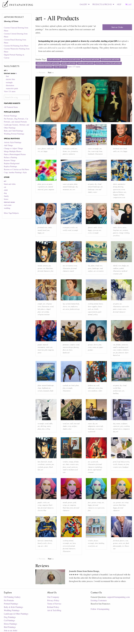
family (6, 196)
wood (69, 230)
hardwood (66, 352)
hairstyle (44, 461)
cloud (99, 184)
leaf (118, 461)
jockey (95, 314)
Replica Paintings (10, 166)
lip (64, 304)
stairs (49, 426)
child (6, 190)
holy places (41, 309)
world (72, 148)
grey (121, 426)
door (69, 429)
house (6, 199)
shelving (43, 426)
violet (48, 347)
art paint (49, 184)
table (50, 423)
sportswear (116, 189)
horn (74, 543)
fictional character (44, 271)
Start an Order (117, 27)
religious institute (44, 314)
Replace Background (11, 163)
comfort (72, 344)
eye (114, 502)
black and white (10, 184)
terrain (40, 391)
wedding (7, 208)
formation (74, 151)
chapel (48, 309)
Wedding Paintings (11, 610)
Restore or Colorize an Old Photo (16, 169)
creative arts (121, 309)
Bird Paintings (10, 627)
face (89, 502)
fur (117, 352)
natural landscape (69, 186)
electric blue (10, 79)
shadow (65, 429)
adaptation (91, 426)
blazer (127, 546)
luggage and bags (118, 194)
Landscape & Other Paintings (16, 613)
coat (126, 540)
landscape (91, 189)
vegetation (41, 186)
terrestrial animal (69, 546)
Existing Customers (99, 600)
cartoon (45, 265)
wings (40, 505)
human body (75, 304)
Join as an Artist (10, 630)
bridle (96, 309)
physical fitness (118, 192)
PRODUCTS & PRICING (102, 4)
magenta (51, 189)
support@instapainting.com (118, 597)
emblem (115, 268)
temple (40, 304)
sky (77, 186)
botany (120, 464)
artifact (74, 426)
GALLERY (83, 4)
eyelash (68, 304)
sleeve (100, 227)
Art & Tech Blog (54, 610)
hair (39, 461)
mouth (40, 230)
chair (67, 464)
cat (5, 187)
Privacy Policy (53, 600)
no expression (99, 508)
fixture (96, 540)
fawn (120, 429)
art (42, 151)
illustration (10, 85)
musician (41, 350)
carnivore (124, 344)
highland (45, 388)
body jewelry (125, 461)
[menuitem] (83, 4)
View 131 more (9, 91)
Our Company (53, 597)
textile (72, 227)
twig (69, 426)
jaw (52, 148)
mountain (66, 189)
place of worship (43, 312)
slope (39, 388)
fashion (90, 385)
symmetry (71, 154)
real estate (7, 205)
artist (124, 227)
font (7, 76)
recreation (69, 265)
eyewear (95, 230)
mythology (98, 467)
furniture (66, 344)
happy (46, 151)
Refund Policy (53, 607)
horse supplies (92, 306)
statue (118, 423)
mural (72, 271)
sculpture (124, 423)
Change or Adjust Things (13, 148)
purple (40, 344)
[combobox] (16, 97)
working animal (93, 304)
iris (39, 151)
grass (46, 189)
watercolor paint (12, 88)
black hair (49, 268)
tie (123, 546)
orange (71, 461)
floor (64, 350)
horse (101, 304)
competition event (119, 197)
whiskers (125, 350)
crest (119, 265)
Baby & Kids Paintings (13, 607)
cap (39, 546)
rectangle (9, 82)
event (123, 189)
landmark (91, 154)
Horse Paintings (10, 623)
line (89, 151)
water (90, 148)
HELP (119, 4)
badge (124, 265)
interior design (68, 347)
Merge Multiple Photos (12, 151)
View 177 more (73, 66)
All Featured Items (11, 107)
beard (44, 230)
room (94, 347)
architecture (117, 391)
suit (114, 548)
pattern (65, 154)
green (44, 184)
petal (114, 461)
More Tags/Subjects (11, 213)
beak (73, 385)
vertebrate (41, 464)
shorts (115, 184)
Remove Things (10, 160)
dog (5, 193)
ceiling (47, 429)
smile (49, 148)
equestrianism (92, 312)
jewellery (116, 235)
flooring (120, 186)
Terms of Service (54, 603)
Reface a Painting (10, 157)
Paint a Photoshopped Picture (15, 154)
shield (115, 265)
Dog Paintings (10, 617)
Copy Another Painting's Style (15, 172)
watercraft (95, 151)
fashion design (75, 309)
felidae (118, 344)
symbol (121, 268)
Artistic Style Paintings (12, 142)
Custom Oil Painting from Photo (16, 45)
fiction (90, 469)
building (116, 393)
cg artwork (91, 431)
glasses (43, 148)
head (125, 148)
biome (65, 151)
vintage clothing (124, 233)
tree (69, 151)
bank (51, 391)
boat (100, 151)
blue (119, 388)
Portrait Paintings (10, 115)
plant (39, 184)
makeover (74, 306)
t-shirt (100, 391)
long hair (116, 230)
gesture (40, 268)
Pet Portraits (9, 600)
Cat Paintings (9, 620)
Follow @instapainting (100, 609)
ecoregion (66, 148)
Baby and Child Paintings (13, 130)
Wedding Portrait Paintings (14, 133)
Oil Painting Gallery (12, 597)
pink (45, 350)
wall (97, 385)
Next (51, 72)
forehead (116, 148)
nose (39, 148)
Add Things (8, 145)
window (119, 350)
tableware (91, 388)
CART (129, 4)
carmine (125, 230)
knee (70, 350)
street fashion (92, 391)
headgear (125, 467)
